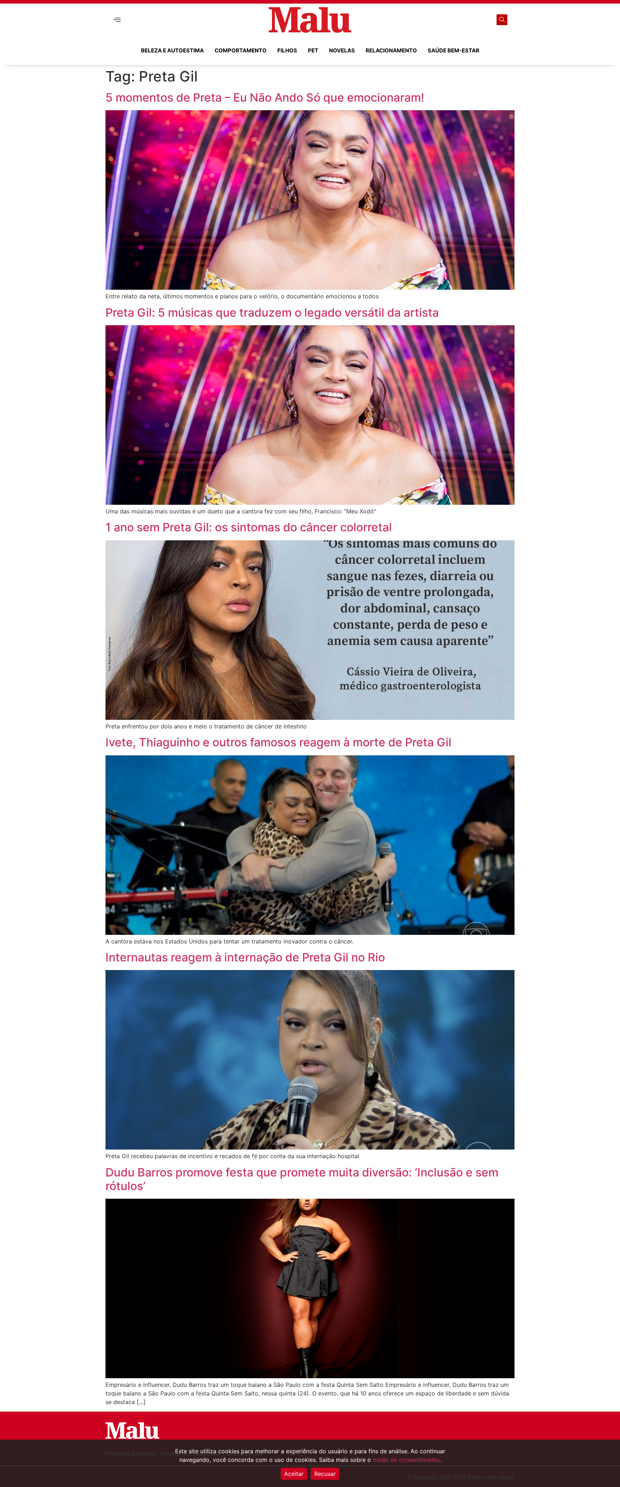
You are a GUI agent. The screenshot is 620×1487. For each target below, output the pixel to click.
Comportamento (241, 50)
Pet (313, 50)
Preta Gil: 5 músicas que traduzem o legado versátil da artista (272, 313)
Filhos (287, 50)
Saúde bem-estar (453, 50)
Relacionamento (391, 50)
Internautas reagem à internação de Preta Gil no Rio (245, 957)
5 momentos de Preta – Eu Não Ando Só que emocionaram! (266, 97)
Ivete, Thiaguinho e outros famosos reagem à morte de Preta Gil (278, 742)
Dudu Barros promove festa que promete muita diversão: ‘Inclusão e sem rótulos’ (301, 1179)
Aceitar (294, 1473)
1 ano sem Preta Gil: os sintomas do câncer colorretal (248, 527)
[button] (117, 19)
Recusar (325, 1473)
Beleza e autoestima (172, 50)
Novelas (342, 50)
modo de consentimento (406, 1459)
